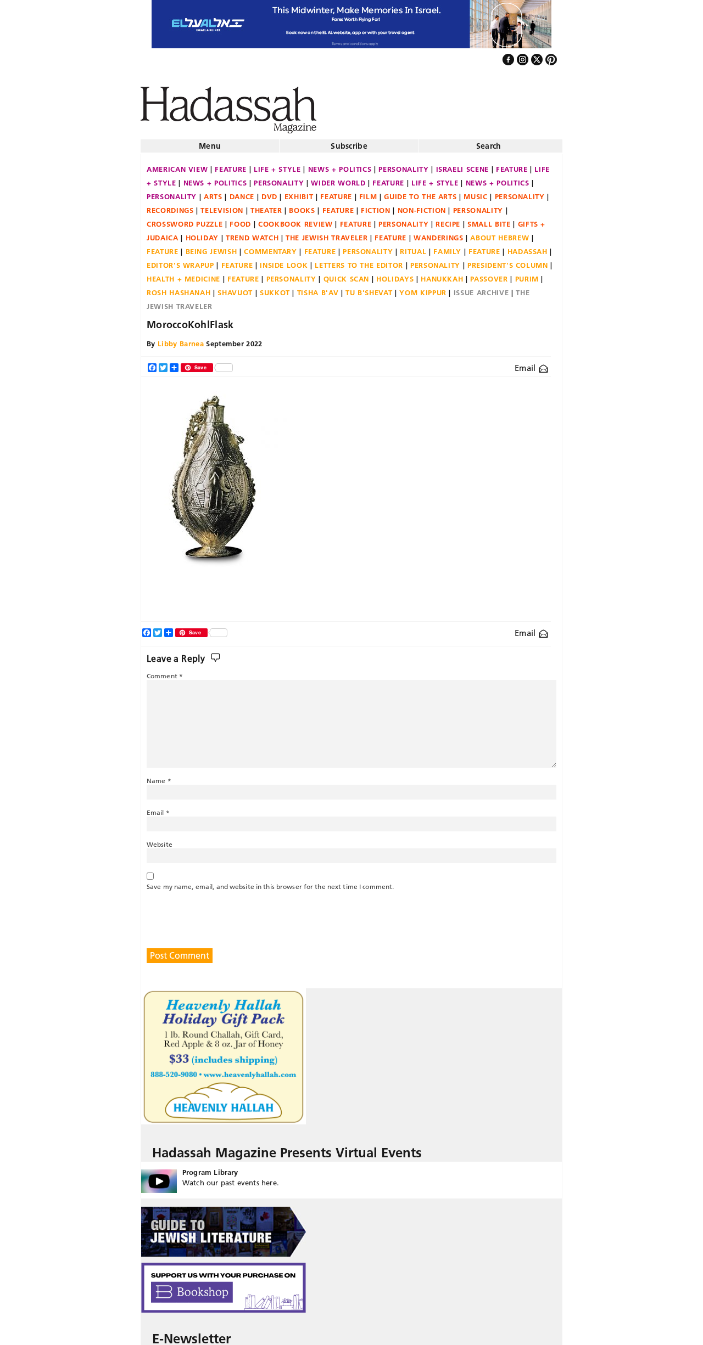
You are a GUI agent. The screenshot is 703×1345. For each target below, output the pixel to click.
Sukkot (275, 288)
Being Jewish (211, 247)
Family (447, 247)
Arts (213, 192)
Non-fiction (422, 205)
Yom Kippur (423, 288)
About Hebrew (499, 233)
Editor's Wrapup (180, 260)
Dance (242, 192)
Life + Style (277, 164)
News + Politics (340, 164)
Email (526, 363)
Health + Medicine (183, 274)
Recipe (448, 219)
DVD (269, 192)
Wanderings (439, 233)
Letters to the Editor (359, 260)
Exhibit (299, 192)
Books (302, 205)
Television (221, 205)
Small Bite (489, 219)
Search (488, 142)
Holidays (395, 274)
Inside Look (284, 260)
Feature (231, 164)
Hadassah (527, 247)
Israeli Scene (462, 164)
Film (368, 192)
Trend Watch (252, 233)
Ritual (413, 247)
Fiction (375, 205)
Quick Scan (346, 274)
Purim (527, 274)
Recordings (170, 205)
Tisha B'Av (318, 288)
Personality (403, 164)
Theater (266, 205)
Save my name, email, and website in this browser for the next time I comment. (270, 882)
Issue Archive (481, 288)
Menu (210, 142)
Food (240, 219)
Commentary (270, 247)
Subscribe (349, 142)
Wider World (338, 178)
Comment (165, 671)
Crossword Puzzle (184, 219)
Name (159, 776)
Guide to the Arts (420, 192)
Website (159, 840)
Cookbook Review (295, 219)
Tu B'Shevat (368, 288)
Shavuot (235, 288)
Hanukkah (442, 274)
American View (177, 164)
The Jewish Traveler (326, 233)
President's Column (507, 260)
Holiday (202, 233)
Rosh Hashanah (178, 288)
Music (475, 192)
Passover (488, 274)
